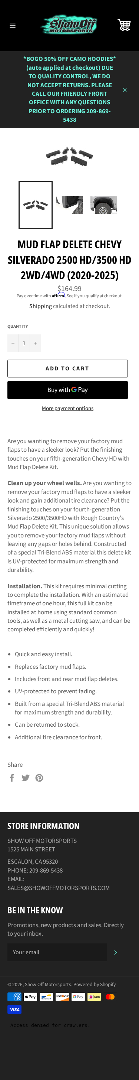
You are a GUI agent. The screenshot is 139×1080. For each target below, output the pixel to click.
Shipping (40, 306)
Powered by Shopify (94, 984)
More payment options (67, 408)
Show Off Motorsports (48, 984)
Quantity (17, 327)
